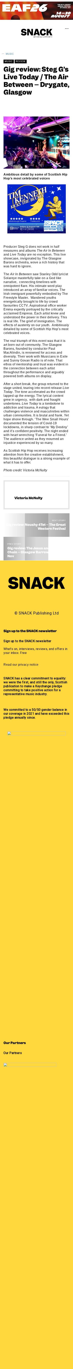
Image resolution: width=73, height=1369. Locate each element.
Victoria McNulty (32, 104)
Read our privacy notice (21, 664)
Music (10, 54)
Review (21, 61)
